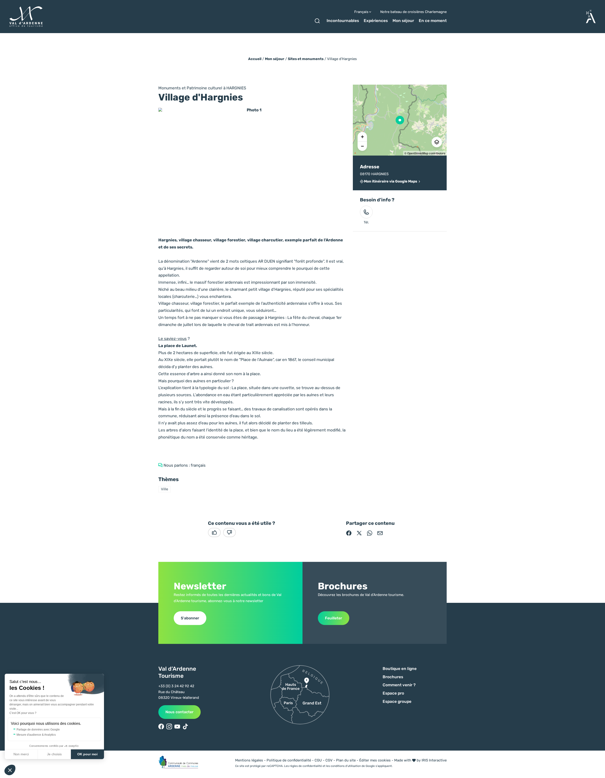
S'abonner (190, 618)
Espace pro (393, 693)
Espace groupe (397, 701)
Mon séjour (403, 20)
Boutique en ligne (400, 668)
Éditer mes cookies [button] (375, 760)
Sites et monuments (306, 59)
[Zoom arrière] (362, 146)
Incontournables (343, 20)
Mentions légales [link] (249, 760)
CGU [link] (318, 760)
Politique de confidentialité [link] (289, 760)
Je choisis (54, 754)
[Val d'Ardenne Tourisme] (26, 16)
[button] (10, 770)
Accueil (254, 59)
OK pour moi (87, 754)
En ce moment (433, 20)
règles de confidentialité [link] (306, 766)
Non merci (21, 754)
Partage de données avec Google (38, 729)
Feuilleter (333, 618)
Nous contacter (179, 712)
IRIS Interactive (434, 760)
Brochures (393, 676)
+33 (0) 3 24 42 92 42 (176, 686)
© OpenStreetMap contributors (424, 153)
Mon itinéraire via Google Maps (390, 181)
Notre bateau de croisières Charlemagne (413, 12)
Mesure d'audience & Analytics (36, 734)
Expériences (376, 20)
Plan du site (346, 760)
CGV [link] (329, 760)
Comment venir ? (399, 684)
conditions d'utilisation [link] (346, 766)
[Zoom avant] (362, 136)
